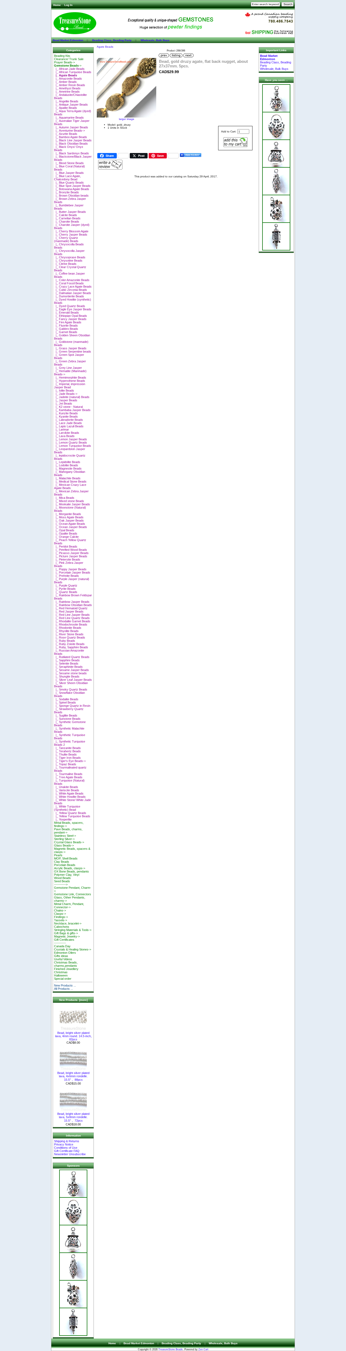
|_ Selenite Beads (66, 663)
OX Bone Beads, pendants (71, 871)
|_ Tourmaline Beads (68, 774)
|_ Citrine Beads (65, 263)
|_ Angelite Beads (66, 101)
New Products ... (65, 985)
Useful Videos (63, 959)
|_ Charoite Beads (66, 221)
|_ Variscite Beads (66, 790)
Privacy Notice (63, 1144)
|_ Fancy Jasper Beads (70, 319)
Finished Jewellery (66, 969)
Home (57, 5)
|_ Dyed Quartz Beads (69, 306)
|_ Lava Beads (64, 436)
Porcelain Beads (64, 865)
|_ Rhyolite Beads (66, 631)
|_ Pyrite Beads (65, 588)
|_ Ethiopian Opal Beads (70, 315)
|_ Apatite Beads (65, 107)
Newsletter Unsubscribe (70, 1154)
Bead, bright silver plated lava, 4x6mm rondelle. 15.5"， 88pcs (73, 1076)
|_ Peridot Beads (65, 546)
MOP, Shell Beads (66, 858)
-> (67, 65)
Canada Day (62, 946)
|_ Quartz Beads (65, 592)
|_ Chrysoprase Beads (69, 257)
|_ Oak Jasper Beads (69, 520)
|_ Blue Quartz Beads (69, 182)
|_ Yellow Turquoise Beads (72, 816)
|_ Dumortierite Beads (69, 296)
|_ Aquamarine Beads (69, 117)
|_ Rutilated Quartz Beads (71, 657)
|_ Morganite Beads (67, 514)
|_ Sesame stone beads (70, 673)
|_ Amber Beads (65, 81)
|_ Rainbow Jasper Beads (71, 601)
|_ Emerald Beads (66, 312)
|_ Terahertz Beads (67, 751)
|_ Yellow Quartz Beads (70, 813)
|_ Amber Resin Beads (69, 85)
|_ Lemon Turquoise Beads (72, 445)
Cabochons (61, 926)
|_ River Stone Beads (69, 634)
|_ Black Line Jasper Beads (73, 140)
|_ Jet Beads (63, 403)
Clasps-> (60, 913)
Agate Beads (105, 46)
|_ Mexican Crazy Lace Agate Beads (70, 486)
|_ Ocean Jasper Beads (70, 527)
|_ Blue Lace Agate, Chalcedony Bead (67, 177)
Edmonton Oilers (65, 952)
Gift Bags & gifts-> (66, 933)
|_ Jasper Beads (65, 400)
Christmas (61, 972)
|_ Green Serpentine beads (72, 351)
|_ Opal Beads (64, 530)
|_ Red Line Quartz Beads (72, 618)
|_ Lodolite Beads (66, 465)
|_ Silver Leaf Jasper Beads (73, 679)
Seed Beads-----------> (62, 883)
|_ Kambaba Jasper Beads (72, 410)
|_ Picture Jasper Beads (70, 556)
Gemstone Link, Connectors (72, 894)
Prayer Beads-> (64, 62)
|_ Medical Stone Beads (70, 481)
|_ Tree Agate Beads (68, 777)
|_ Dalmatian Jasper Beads (72, 293)
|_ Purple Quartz (65, 585)
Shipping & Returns (66, 1141)
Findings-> (61, 917)
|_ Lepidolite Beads (67, 462)
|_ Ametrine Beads (67, 91)
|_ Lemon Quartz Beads (70, 442)
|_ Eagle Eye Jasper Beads (72, 309)
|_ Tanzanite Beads (67, 748)
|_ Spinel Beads (65, 702)
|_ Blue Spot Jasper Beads (72, 185)
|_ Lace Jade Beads (68, 423)
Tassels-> (60, 920)
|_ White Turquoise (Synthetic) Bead (67, 808)
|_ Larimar (61, 429)
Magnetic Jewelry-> (67, 936)
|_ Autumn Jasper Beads (71, 127)
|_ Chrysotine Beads (68, 260)
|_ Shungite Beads (66, 676)
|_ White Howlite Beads (70, 796)
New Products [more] (73, 999)
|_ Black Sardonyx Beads (71, 153)
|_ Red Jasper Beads (69, 611)
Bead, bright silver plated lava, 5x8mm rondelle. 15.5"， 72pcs (73, 1117)
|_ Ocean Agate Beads (69, 523)
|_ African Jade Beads (69, 68)
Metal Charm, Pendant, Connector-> (69, 905)
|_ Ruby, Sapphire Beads (71, 647)
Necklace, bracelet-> (67, 923)
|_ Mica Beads (64, 497)
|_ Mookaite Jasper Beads (72, 504)
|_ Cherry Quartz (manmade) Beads (66, 239)
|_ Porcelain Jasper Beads (72, 572)
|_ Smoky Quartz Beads (70, 689)
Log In (68, 5)
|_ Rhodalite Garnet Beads (72, 621)
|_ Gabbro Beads (66, 328)
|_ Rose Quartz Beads (69, 637)
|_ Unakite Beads (66, 787)
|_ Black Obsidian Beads (71, 143)
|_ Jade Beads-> (65, 393)
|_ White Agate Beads (69, 793)
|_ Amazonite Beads (68, 78)
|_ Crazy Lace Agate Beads (73, 286)
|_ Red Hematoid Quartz (71, 608)
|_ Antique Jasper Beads (71, 104)
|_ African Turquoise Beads (72, 72)
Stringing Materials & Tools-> (72, 930)
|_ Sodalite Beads (66, 699)
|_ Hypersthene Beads (69, 380)
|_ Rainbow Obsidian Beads (73, 605)
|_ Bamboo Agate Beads (70, 137)
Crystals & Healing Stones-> (72, 949)
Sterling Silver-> (64, 839)
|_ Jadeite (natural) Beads (71, 397)
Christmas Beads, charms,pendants (66, 964)
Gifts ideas (61, 956)
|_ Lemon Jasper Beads (70, 439)
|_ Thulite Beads (65, 754)
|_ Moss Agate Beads (69, 517)
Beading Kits (62, 55)
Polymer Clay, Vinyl (66, 874)
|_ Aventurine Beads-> (69, 130)
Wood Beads (62, 878)
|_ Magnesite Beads (68, 468)
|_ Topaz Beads (65, 764)
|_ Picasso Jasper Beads (71, 553)
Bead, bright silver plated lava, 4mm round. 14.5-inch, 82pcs (73, 1036)
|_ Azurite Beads (65, 133)
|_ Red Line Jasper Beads (72, 614)
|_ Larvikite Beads (66, 432)
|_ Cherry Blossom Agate (71, 231)
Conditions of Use (65, 1147)
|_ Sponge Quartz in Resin (72, 705)
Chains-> (60, 910)
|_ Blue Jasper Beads (69, 172)
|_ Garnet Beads (65, 332)
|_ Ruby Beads (64, 640)
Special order (62, 978)
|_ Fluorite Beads (66, 325)
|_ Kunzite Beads (66, 413)
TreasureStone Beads (170, 1349)
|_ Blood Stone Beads (69, 163)
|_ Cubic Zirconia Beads (70, 289)
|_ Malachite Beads (67, 478)
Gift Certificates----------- (64, 941)
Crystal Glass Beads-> (69, 842)
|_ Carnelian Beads (67, 218)
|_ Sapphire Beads (67, 660)
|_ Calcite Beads (65, 215)
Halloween (61, 975)
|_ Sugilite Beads (65, 715)
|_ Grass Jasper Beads (70, 348)
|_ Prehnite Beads (66, 575)
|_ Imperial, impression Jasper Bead (69, 385)
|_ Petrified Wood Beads (70, 549)
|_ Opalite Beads (65, 533)
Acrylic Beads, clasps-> (69, 868)
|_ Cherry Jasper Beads (70, 234)
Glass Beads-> (64, 845)
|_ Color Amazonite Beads (71, 280)
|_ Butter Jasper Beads (70, 211)
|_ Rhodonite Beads (67, 627)
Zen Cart (203, 1349)
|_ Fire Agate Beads (67, 322)
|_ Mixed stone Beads (69, 501)
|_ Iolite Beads (64, 390)
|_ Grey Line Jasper (68, 367)
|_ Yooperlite (63, 819)
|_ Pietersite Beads (67, 559)
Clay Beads (61, 861)
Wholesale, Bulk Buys (155, 40)
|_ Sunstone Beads (67, 718)
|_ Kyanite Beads (66, 416)
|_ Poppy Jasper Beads (70, 569)
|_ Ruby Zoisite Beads (69, 644)
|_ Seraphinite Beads (68, 666)
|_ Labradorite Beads (68, 419)
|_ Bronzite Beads (66, 192)
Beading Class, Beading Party (112, 40)
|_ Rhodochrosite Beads (70, 624)
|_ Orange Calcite (66, 536)
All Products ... (63, 988)
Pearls (58, 855)
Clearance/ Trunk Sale (69, 59)
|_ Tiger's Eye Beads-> (70, 761)
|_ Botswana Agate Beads (71, 189)
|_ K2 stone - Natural (68, 406)
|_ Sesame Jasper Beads (71, 670)
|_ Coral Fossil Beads (69, 283)
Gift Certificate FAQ (66, 1151)
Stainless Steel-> (65, 835)
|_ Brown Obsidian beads (71, 195)
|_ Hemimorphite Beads (70, 377)
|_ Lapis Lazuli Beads (69, 426)
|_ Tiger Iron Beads (67, 757)
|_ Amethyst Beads (67, 88)
